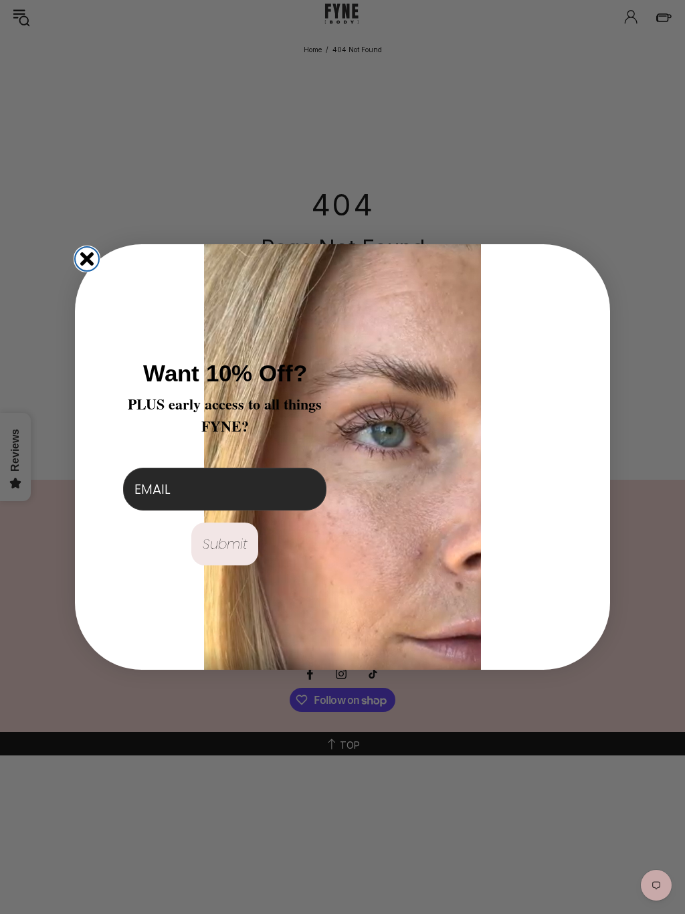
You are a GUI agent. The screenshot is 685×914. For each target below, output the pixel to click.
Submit (225, 544)
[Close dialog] (87, 259)
